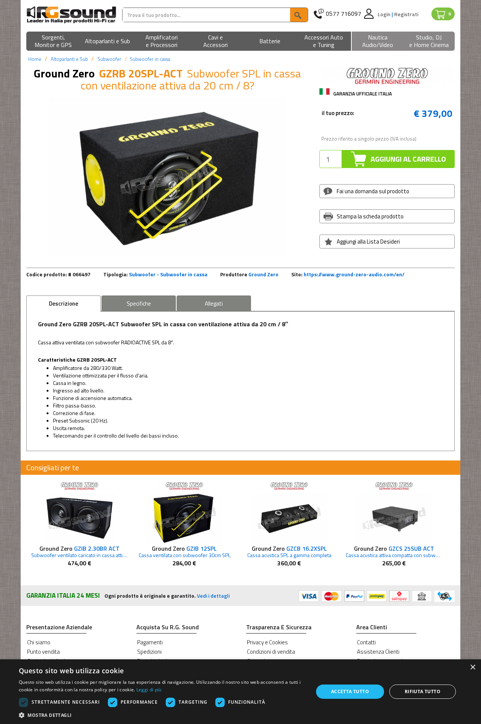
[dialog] (240, 691)
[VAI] (299, 15)
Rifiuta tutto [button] (422, 691)
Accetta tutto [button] (350, 691)
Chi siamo (38, 642)
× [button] (472, 667)
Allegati (214, 303)
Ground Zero (263, 274)
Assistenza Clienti (378, 651)
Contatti (366, 642)
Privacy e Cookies (267, 642)
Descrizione (63, 303)
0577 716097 (343, 13)
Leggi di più (149, 689)
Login (385, 14)
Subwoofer (109, 59)
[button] (53, 41)
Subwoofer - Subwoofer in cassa (168, 274)
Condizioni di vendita (271, 651)
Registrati (406, 14)
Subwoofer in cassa (150, 59)
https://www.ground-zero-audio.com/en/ (354, 274)
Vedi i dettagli (213, 596)
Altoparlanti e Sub (69, 59)
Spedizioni (149, 651)
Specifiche (139, 303)
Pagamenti (150, 642)
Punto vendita (43, 651)
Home (34, 59)
